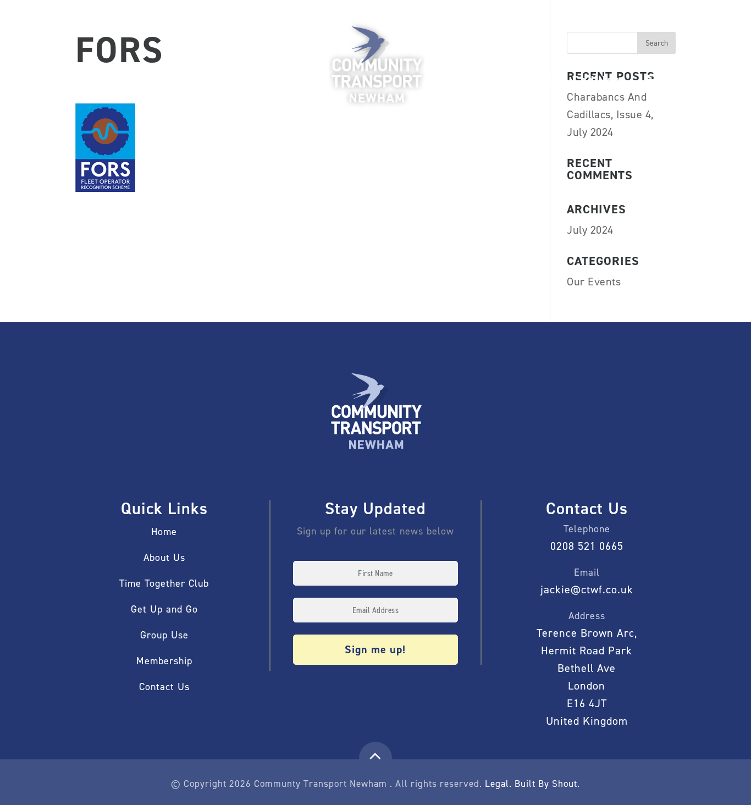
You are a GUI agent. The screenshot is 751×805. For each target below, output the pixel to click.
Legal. (498, 784)
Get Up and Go (210, 80)
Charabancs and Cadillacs (551, 80)
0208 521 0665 (586, 546)
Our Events (594, 281)
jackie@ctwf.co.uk (586, 589)
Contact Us (164, 686)
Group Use (285, 80)
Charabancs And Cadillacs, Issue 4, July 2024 (610, 114)
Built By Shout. (547, 784)
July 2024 (590, 230)
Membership (130, 80)
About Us (449, 80)
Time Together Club (164, 583)
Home (76, 89)
